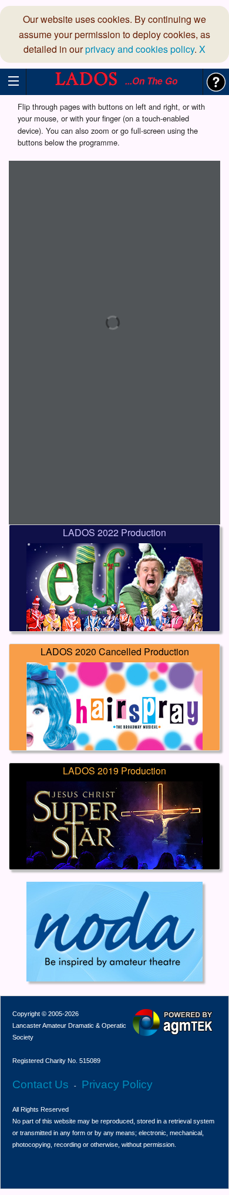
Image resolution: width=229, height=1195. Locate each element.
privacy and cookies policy (139, 49)
